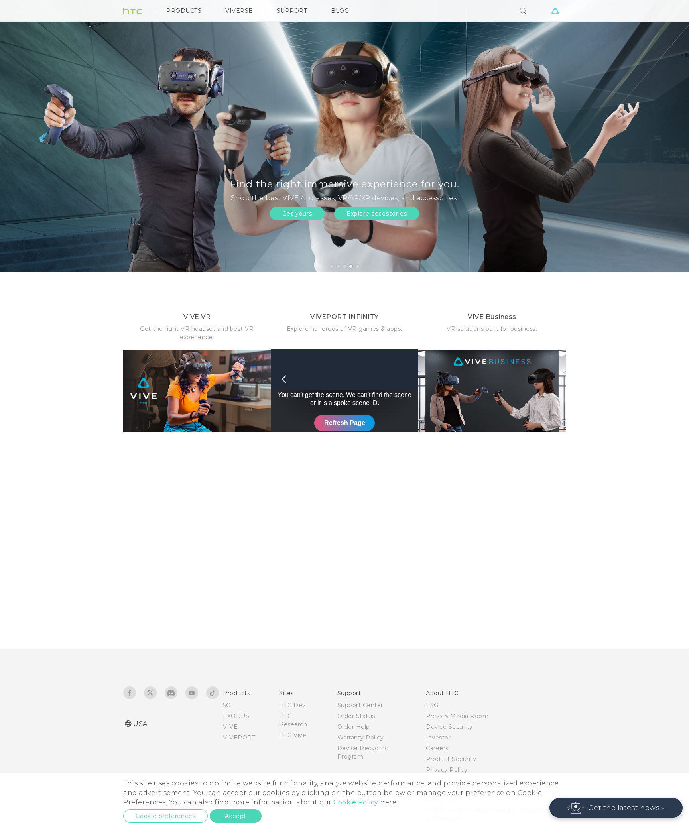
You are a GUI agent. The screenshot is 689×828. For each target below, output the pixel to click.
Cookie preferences (165, 816)
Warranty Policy (360, 737)
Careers (437, 748)
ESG (432, 705)
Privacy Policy (446, 769)
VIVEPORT (239, 737)
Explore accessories (376, 213)
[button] (616, 808)
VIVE (230, 726)
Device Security (449, 726)
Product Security (451, 759)
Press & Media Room (457, 716)
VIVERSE (239, 10)
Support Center (360, 705)
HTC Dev (292, 705)
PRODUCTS (183, 10)
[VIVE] (555, 11)
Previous (22, 136)
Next (666, 136)
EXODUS (236, 716)
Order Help (353, 726)
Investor (438, 737)
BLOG (340, 10)
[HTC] (132, 11)
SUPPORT (292, 10)
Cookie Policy (355, 802)
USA (140, 724)
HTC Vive (292, 735)
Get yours (297, 213)
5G (226, 705)
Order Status (356, 716)
